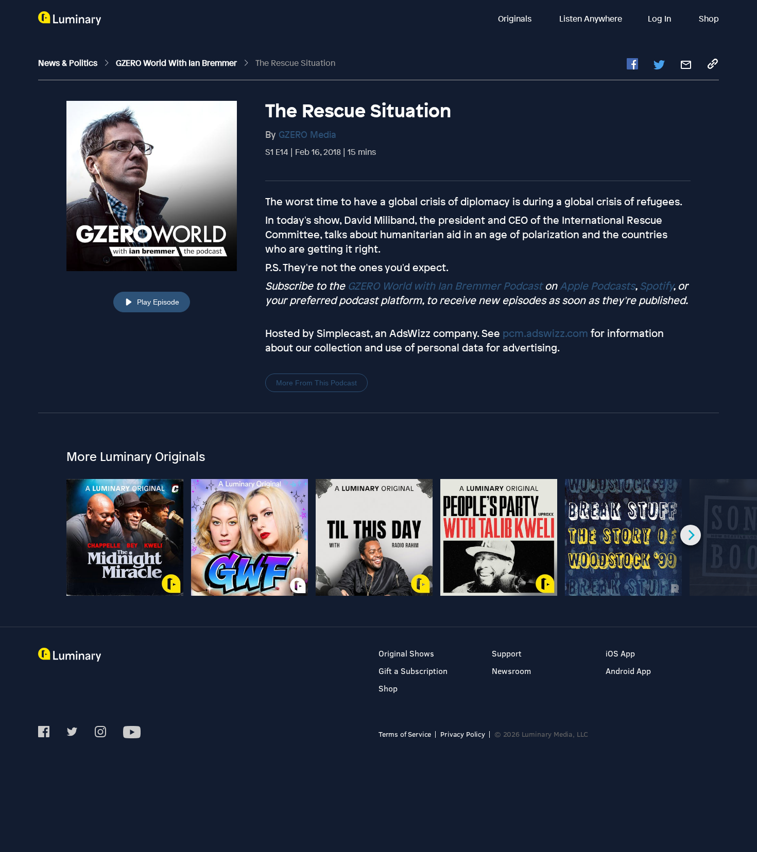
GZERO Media (307, 134)
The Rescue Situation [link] (295, 62)
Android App (628, 670)
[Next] (690, 535)
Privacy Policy (462, 734)
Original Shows (406, 653)
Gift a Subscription (413, 670)
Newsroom (511, 670)
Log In (660, 18)
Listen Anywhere (590, 18)
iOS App (620, 653)
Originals (516, 18)
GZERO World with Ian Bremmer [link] (177, 62)
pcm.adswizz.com (545, 333)
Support (507, 653)
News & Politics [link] (68, 62)
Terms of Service (404, 734)
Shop (709, 18)
